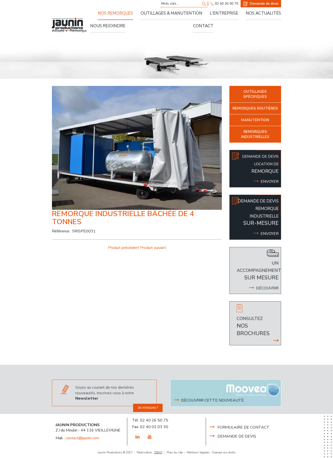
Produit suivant (153, 247)
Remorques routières (255, 108)
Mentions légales (198, 452)
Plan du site (175, 452)
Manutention (255, 120)
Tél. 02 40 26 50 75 (150, 420)
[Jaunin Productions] (67, 24)
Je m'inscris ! (148, 407)
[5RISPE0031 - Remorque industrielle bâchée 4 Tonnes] (137, 147)
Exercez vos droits (224, 452)
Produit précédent (124, 247)
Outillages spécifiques (255, 94)
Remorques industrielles (255, 134)
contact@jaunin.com (82, 438)
